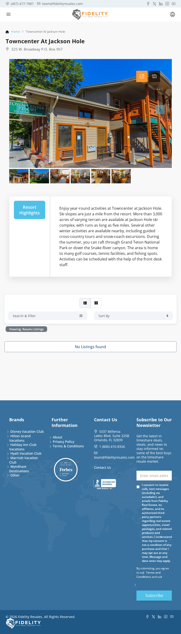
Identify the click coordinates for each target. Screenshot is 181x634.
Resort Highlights (29, 210)
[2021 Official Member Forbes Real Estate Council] (66, 469)
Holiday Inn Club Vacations (23, 446)
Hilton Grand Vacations (20, 438)
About (57, 437)
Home (15, 31)
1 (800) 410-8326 (112, 446)
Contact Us (102, 467)
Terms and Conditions (148, 575)
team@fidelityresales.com (114, 457)
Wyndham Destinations (19, 468)
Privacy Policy (63, 441)
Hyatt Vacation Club (25, 453)
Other (15, 475)
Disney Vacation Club (27, 431)
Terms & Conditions (68, 446)
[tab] (142, 76)
